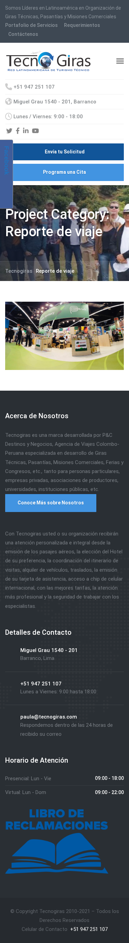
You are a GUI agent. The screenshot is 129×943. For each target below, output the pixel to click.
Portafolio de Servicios (31, 25)
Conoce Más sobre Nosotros (51, 502)
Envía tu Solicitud (65, 151)
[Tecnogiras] (48, 60)
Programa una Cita (64, 172)
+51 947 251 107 (88, 929)
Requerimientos (82, 25)
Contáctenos (23, 34)
